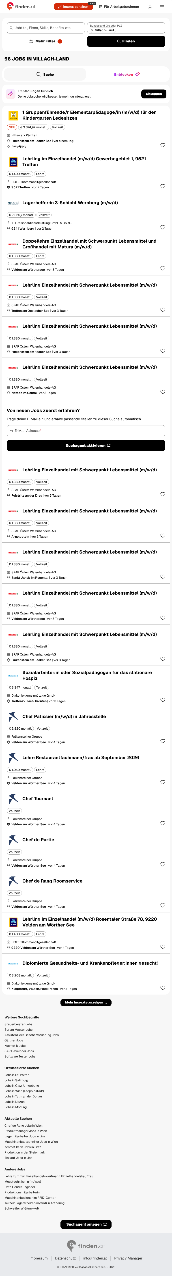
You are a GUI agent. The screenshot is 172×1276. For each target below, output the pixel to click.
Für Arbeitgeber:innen (121, 6)
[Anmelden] (150, 7)
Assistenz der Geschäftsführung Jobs (31, 1035)
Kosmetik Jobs (15, 1046)
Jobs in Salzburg (16, 1080)
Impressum (39, 1258)
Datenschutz (65, 1258)
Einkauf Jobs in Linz (18, 1158)
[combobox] (46, 27)
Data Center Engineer (19, 1187)
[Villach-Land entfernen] (92, 30)
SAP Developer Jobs (19, 1051)
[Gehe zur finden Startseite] (21, 6)
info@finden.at (95, 1258)
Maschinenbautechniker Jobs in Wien (31, 1142)
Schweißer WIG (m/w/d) (21, 1208)
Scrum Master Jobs (18, 1030)
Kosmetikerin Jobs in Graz (22, 1147)
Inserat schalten (75, 6)
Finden (128, 41)
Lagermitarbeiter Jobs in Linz (24, 1136)
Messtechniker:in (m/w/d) (22, 1182)
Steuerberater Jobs (18, 1024)
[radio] (45, 74)
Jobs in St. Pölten (16, 1075)
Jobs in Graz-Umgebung (21, 1086)
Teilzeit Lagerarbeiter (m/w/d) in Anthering (34, 1203)
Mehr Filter (47, 41)
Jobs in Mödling (15, 1107)
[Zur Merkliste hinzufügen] (163, 145)
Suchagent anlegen (84, 1224)
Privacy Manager (128, 1258)
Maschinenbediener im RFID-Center (30, 1198)
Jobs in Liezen (14, 1102)
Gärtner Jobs (13, 1040)
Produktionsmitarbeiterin (22, 1192)
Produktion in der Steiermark (24, 1152)
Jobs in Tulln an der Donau (23, 1096)
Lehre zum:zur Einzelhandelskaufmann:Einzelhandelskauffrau (48, 1176)
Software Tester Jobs (19, 1056)
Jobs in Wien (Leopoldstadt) (24, 1091)
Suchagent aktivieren (85, 445)
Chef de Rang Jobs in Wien (23, 1126)
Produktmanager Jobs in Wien (25, 1131)
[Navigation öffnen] (162, 6)
